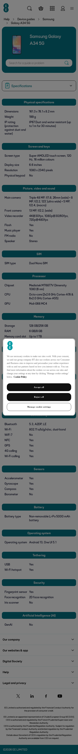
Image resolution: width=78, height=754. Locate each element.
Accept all (39, 387)
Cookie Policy (20, 376)
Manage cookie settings (39, 407)
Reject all (39, 397)
